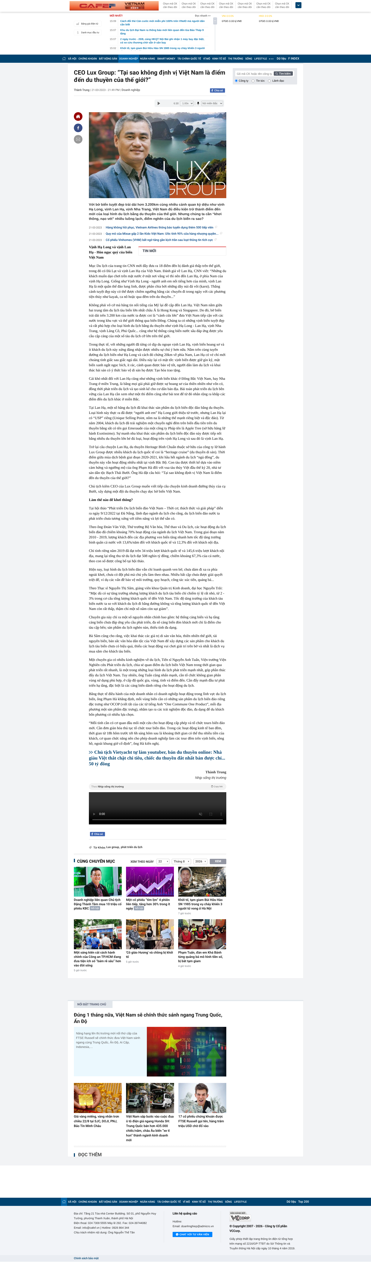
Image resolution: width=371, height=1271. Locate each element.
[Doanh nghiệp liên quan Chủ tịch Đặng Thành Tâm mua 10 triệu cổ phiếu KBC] (98, 882)
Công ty (243, 80)
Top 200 (303, 1202)
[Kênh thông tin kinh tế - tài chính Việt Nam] (114, 6)
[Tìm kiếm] (283, 73)
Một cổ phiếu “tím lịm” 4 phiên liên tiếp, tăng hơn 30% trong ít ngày (148, 904)
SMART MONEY (166, 58)
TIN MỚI (149, 251)
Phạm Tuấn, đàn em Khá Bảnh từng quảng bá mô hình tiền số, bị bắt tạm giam (200, 957)
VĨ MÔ (206, 58)
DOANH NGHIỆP (128, 58)
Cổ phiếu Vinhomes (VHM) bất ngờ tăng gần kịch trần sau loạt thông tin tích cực (159, 240)
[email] (78, 139)
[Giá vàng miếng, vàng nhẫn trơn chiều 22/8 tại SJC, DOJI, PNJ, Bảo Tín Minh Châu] (98, 1098)
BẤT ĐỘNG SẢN (108, 58)
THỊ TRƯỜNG (235, 58)
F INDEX (293, 58)
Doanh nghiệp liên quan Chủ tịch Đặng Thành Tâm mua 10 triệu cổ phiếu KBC (98, 904)
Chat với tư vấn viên (194, 1234)
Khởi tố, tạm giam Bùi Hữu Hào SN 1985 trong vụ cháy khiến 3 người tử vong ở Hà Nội (200, 904)
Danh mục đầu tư (90, 32)
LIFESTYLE (260, 58)
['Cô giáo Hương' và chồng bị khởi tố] (150, 934)
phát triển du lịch (132, 847)
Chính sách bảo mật (86, 1258)
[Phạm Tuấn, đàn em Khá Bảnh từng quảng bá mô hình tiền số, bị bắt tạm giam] (202, 934)
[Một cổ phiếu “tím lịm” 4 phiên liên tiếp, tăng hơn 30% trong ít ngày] (150, 882)
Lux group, (113, 847)
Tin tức (260, 80)
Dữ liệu (281, 58)
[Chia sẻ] (78, 128)
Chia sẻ (218, 90)
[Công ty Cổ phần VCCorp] (263, 1216)
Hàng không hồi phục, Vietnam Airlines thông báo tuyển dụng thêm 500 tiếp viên (159, 227)
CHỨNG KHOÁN (88, 58)
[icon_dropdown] (298, 5)
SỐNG (248, 58)
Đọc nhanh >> (203, 15)
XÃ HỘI (72, 58)
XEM (218, 861)
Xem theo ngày (142, 862)
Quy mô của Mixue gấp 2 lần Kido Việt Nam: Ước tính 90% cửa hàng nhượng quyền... (162, 234)
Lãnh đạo (278, 80)
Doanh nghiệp (131, 90)
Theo (157, 786)
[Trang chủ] (64, 58)
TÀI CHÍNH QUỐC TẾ (189, 58)
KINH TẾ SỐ (219, 58)
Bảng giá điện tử (89, 23)
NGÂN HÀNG (147, 58)
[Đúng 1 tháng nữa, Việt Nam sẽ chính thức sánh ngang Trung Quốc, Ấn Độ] (186, 1052)
